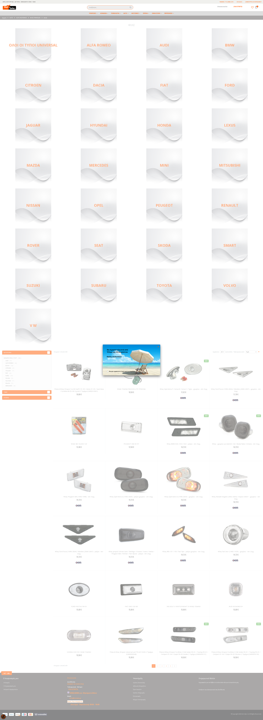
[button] (252, 7)
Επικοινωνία (222, 6)
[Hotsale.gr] (9, 7)
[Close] (158, 347)
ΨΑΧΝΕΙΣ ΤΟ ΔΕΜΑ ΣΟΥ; (227, 2)
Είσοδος (239, 2)
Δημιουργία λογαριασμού (253, 2)
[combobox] (110, 7)
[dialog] (3, 716)
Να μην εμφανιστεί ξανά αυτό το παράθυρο (122, 371)
